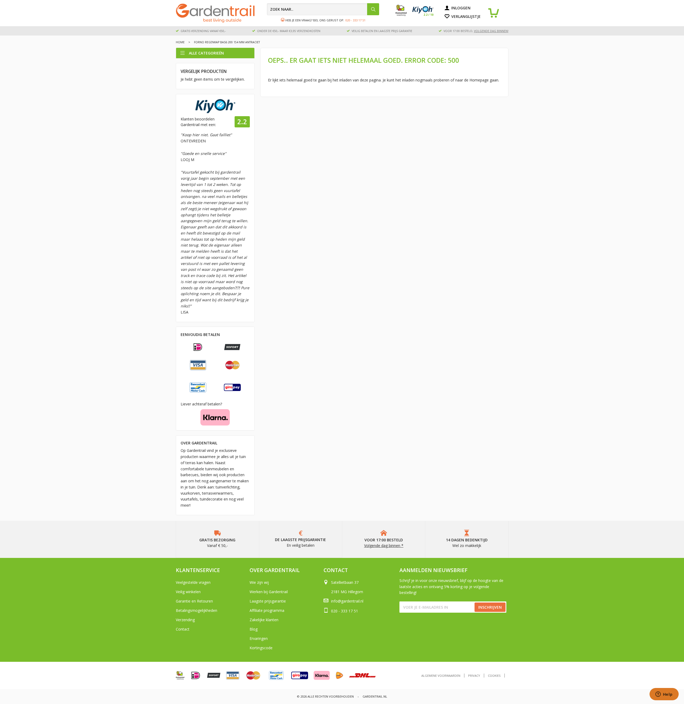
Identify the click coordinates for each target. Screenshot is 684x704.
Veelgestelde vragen (193, 582)
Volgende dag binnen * (383, 545)
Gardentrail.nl (375, 696)
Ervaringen (259, 638)
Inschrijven (490, 607)
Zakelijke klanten (264, 619)
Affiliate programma (267, 610)
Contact (182, 629)
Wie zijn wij (259, 582)
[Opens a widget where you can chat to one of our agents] (664, 694)
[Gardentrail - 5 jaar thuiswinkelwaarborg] (403, 15)
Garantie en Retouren (194, 601)
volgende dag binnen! (491, 31)
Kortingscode (261, 647)
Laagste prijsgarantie (268, 601)
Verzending (185, 619)
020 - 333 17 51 (355, 20)
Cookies (494, 676)
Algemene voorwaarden (440, 676)
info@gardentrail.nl (347, 601)
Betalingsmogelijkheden (196, 610)
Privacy (474, 676)
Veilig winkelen (188, 591)
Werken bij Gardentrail (269, 591)
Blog (254, 629)
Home (180, 42)
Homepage (479, 80)
